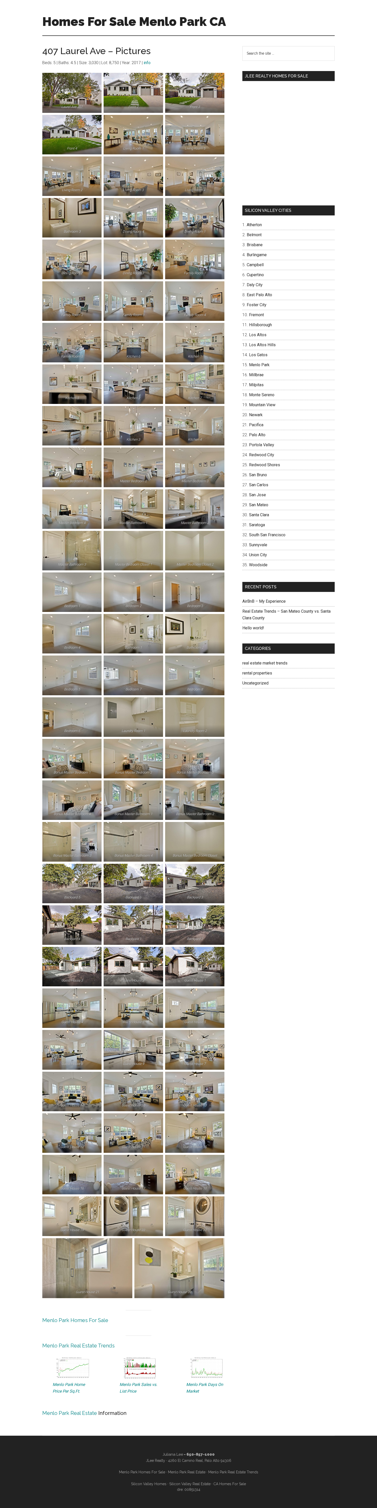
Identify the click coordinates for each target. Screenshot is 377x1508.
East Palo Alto (259, 294)
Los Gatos (258, 354)
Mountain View (262, 404)
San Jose (257, 494)
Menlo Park (259, 364)
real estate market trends (264, 663)
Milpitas (256, 384)
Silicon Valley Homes (148, 1484)
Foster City (256, 304)
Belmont (254, 234)
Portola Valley (261, 444)
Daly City (255, 284)
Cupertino (255, 274)
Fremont (256, 314)
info (147, 62)
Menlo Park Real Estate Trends (78, 1346)
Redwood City (261, 454)
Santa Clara (259, 514)
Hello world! (253, 628)
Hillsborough (260, 324)
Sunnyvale (258, 544)
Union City (258, 554)
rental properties (257, 673)
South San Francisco (267, 534)
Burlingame (257, 254)
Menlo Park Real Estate (69, 1413)
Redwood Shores (264, 464)
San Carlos (258, 484)
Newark (256, 414)
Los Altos (257, 334)
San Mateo (258, 504)
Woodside (258, 564)
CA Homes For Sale (229, 1484)
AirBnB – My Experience (264, 601)
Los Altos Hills (262, 344)
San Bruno (258, 474)
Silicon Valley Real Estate (190, 1484)
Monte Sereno (261, 394)
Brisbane (255, 244)
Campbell (255, 264)
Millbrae (256, 374)
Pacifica (256, 424)
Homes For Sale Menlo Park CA (134, 21)
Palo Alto (257, 434)
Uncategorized (255, 683)
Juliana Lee (173, 1454)
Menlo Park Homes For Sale (75, 1320)
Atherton (254, 224)
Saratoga (257, 524)
